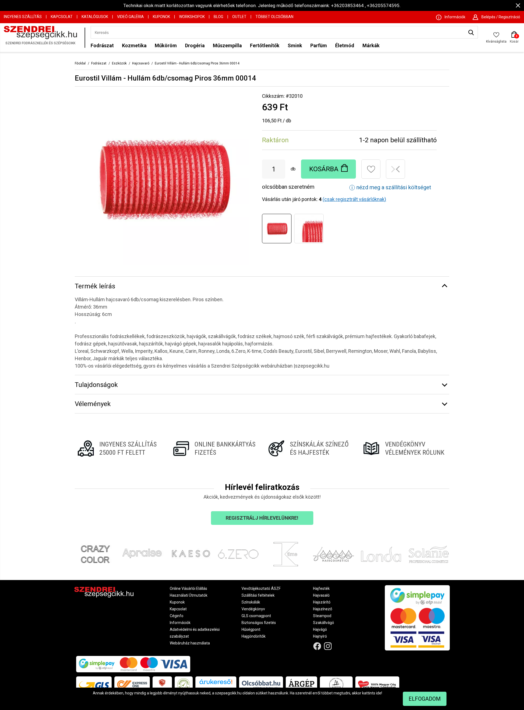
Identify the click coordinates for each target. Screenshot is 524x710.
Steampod (322, 616)
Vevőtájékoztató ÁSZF (261, 588)
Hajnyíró (320, 636)
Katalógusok (95, 16)
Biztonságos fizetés (259, 622)
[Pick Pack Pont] (162, 684)
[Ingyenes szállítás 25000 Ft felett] (119, 448)
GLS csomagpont (256, 616)
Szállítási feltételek (258, 595)
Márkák (371, 45)
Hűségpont (251, 629)
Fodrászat (102, 45)
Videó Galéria (130, 16)
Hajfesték (321, 588)
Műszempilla (227, 45)
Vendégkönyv (253, 609)
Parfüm (318, 45)
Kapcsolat (62, 16)
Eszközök (119, 63)
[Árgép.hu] (301, 684)
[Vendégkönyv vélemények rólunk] (404, 448)
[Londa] (381, 554)
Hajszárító (322, 602)
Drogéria (195, 45)
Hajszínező (322, 609)
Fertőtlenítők (264, 45)
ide (378, 693)
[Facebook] (317, 646)
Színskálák (251, 602)
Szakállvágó (323, 622)
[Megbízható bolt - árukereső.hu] (184, 684)
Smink (295, 45)
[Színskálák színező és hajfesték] (309, 448)
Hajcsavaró (140, 63)
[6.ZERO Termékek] (238, 554)
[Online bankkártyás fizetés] (214, 448)
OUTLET (239, 16)
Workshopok (192, 16)
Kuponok (161, 16)
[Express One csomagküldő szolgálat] (132, 684)
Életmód (344, 45)
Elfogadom (425, 699)
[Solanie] (428, 554)
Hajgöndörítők (254, 636)
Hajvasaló (321, 595)
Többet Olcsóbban (274, 16)
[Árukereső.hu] (215, 683)
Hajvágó (320, 629)
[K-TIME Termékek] (285, 554)
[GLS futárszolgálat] (94, 684)
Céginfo (176, 616)
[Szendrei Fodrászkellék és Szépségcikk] (43, 37)
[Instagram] (328, 646)
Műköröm (166, 45)
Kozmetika (134, 45)
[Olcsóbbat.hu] (261, 684)
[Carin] (333, 554)
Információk (180, 622)
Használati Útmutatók (188, 595)
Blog (218, 16)
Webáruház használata (190, 643)
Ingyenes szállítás (23, 16)
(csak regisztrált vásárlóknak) (354, 199)
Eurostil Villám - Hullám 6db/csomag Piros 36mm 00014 (197, 63)
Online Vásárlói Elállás (188, 588)
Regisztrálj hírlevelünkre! (262, 518)
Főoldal (80, 63)
